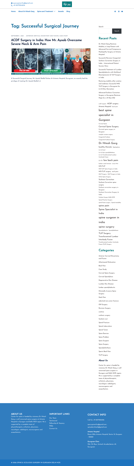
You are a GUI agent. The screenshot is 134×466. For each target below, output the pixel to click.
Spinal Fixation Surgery (105, 200)
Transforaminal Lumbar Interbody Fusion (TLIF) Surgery (108, 243)
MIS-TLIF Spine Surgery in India (108, 169)
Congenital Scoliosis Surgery (107, 139)
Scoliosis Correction (106, 179)
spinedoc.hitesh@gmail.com (97, 427)
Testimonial (53, 421)
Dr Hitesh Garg (108, 143)
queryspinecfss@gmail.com (97, 424)
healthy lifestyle (105, 147)
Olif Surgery (103, 304)
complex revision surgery (106, 134)
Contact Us (53, 428)
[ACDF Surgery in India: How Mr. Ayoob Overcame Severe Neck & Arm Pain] (51, 61)
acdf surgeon (102, 103)
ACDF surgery (112, 104)
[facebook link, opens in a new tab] (115, 11)
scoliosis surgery (104, 315)
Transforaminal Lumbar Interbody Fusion (108, 238)
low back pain (110, 160)
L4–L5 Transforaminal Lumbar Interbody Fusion (107, 156)
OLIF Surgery (103, 174)
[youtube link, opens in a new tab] (122, 11)
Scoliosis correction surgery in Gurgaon (108, 189)
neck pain (115, 171)
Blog (68, 11)
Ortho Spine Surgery (105, 176)
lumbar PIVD (115, 163)
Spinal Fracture (104, 322)
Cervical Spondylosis (106, 276)
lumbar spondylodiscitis (107, 287)
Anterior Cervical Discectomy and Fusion (42, 36)
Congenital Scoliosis (104, 137)
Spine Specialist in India (108, 211)
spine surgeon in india (109, 220)
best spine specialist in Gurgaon (106, 115)
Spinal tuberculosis (105, 326)
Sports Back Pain (105, 351)
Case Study (63, 36)
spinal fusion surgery (104, 202)
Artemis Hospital (105, 106)
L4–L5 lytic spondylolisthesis (107, 152)
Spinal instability (116, 202)
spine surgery (106, 227)
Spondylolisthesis (113, 230)
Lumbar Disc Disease (106, 284)
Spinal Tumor (103, 330)
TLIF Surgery (105, 233)
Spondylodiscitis (103, 230)
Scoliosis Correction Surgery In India (109, 193)
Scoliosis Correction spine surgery (107, 184)
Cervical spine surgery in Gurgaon (107, 131)
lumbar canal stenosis (105, 163)
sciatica (101, 312)
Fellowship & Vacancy (56, 423)
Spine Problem (104, 337)
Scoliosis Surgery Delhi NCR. (107, 197)
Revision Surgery (105, 308)
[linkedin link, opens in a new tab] (118, 11)
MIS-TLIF (102, 166)
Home (13, 11)
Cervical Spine (103, 123)
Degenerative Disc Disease (108, 280)
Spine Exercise (104, 333)
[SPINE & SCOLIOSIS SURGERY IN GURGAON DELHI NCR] (67, 4)
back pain (115, 106)
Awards (61, 11)
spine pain (104, 206)
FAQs (51, 426)
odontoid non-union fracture (109, 301)
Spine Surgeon (104, 341)
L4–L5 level (102, 150)
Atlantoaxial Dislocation (107, 262)
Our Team (52, 418)
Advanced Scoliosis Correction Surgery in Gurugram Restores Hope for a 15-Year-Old (109, 95)
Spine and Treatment (45, 11)
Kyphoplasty (116, 147)
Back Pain (102, 266)
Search (101, 27)
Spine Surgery (103, 344)
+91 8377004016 (98, 420)
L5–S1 (101, 160)
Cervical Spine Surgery (109, 127)
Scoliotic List (103, 319)
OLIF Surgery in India (114, 174)
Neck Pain (102, 297)
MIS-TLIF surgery (105, 171)
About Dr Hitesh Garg (26, 11)
